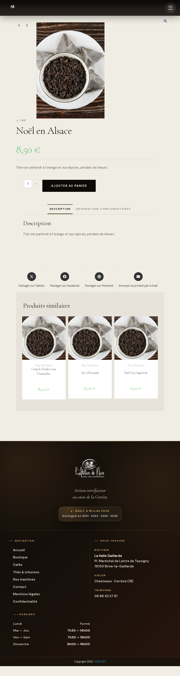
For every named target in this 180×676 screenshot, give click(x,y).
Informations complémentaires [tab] (103, 208)
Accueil (19, 550)
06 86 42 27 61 (105, 596)
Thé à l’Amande (90, 373)
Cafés (17, 565)
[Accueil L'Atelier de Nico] (12, 8)
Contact (19, 587)
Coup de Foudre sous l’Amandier (43, 371)
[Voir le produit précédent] (19, 25)
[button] (165, 21)
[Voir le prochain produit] (27, 25)
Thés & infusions (26, 572)
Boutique (20, 557)
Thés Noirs (46, 365)
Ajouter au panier (69, 186)
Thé (37, 365)
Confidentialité (25, 602)
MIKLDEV (100, 661)
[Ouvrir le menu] (171, 8)
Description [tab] (60, 208)
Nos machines (24, 579)
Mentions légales (26, 594)
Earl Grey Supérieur (136, 373)
